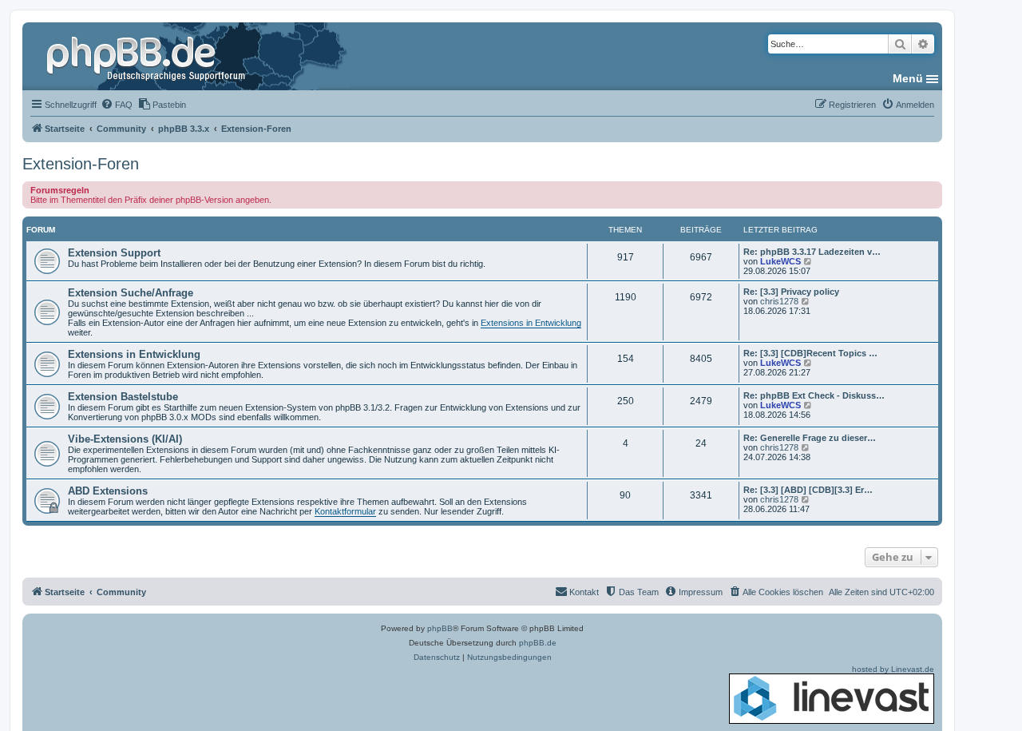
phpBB (440, 628)
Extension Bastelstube (123, 397)
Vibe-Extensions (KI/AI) (125, 439)
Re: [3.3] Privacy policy (791, 291)
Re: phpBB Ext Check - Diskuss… (814, 395)
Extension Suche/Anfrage (130, 293)
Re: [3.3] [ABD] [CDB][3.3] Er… (808, 490)
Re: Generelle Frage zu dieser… (809, 438)
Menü (908, 78)
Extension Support (114, 253)
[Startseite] (147, 55)
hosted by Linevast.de (893, 669)
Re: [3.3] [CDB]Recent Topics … (810, 353)
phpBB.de (538, 642)
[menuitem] (117, 104)
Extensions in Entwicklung (531, 323)
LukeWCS (780, 261)
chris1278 (779, 301)
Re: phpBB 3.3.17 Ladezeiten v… (812, 251)
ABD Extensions (108, 491)
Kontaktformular (345, 511)
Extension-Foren (80, 164)
